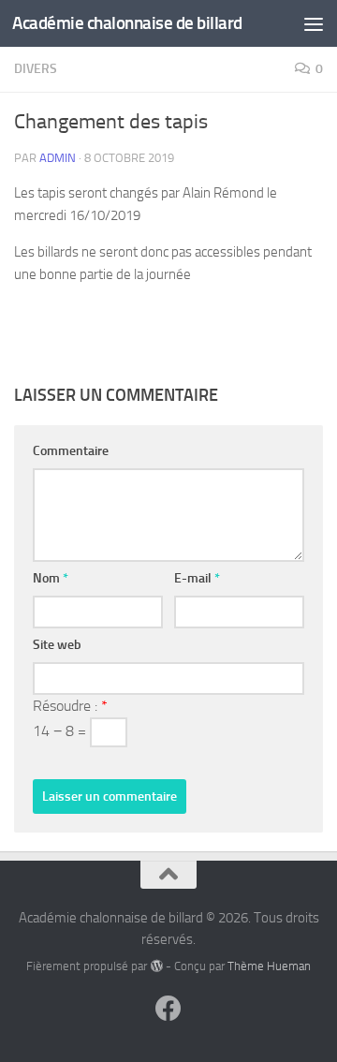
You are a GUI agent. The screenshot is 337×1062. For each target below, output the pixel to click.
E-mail (197, 578)
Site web (57, 645)
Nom (50, 578)
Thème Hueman (269, 966)
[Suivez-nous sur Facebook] (168, 1009)
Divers (35, 69)
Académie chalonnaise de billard (127, 23)
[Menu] (313, 23)
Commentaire (71, 451)
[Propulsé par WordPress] (156, 966)
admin (57, 158)
